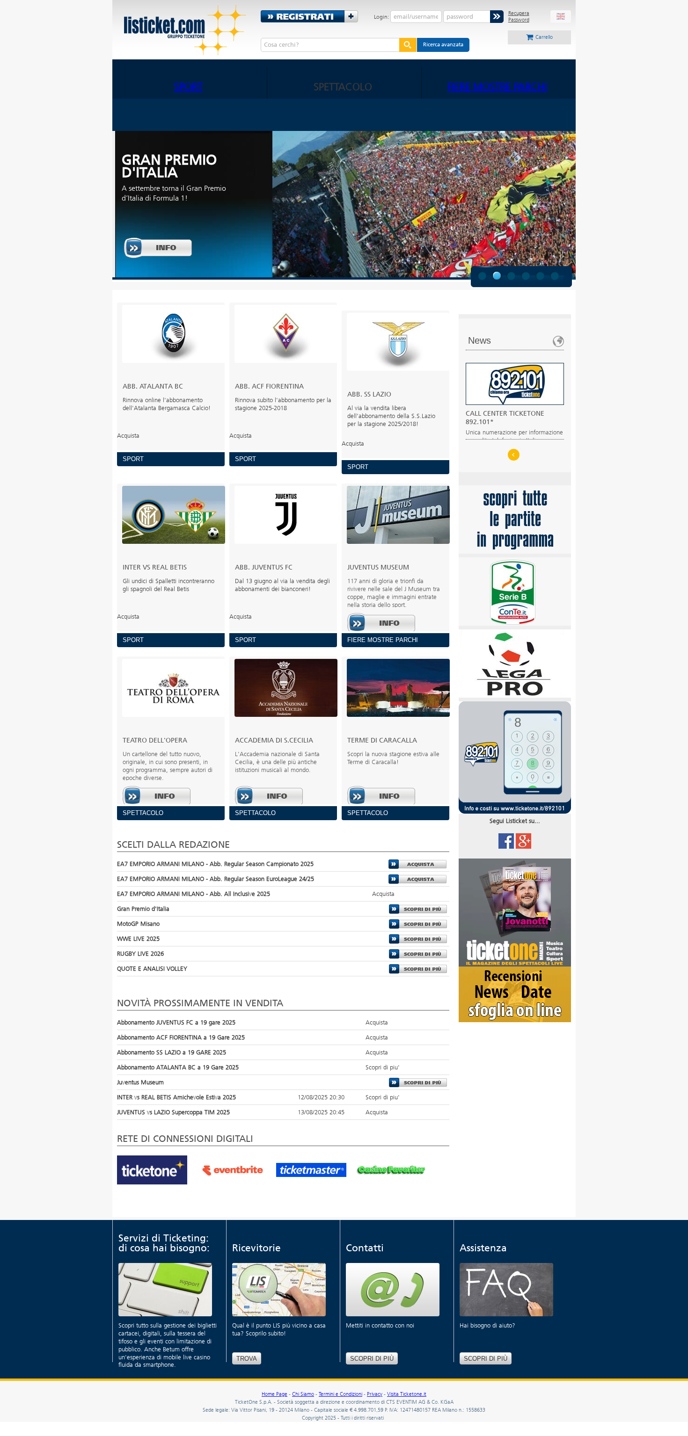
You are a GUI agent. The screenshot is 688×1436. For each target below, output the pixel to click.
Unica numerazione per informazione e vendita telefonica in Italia (514, 427)
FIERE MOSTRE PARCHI (497, 87)
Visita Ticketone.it (406, 1394)
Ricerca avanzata (443, 45)
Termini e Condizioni (340, 1394)
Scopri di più (372, 1358)
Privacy (374, 1394)
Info (158, 248)
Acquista (417, 864)
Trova (246, 1358)
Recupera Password (518, 16)
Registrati (313, 16)
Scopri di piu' (418, 909)
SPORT (188, 87)
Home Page (274, 1394)
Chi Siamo (303, 1394)
